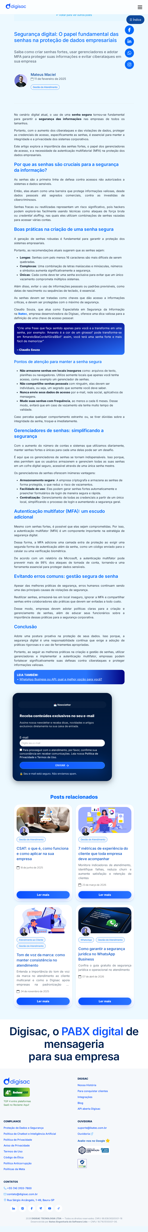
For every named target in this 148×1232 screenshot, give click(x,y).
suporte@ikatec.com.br (92, 1127)
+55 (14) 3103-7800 (19, 1188)
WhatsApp (86, 940)
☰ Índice (135, 19)
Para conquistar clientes (93, 1091)
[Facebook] (31, 1208)
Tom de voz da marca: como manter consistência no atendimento (41, 960)
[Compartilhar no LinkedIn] (129, 41)
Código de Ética (13, 1157)
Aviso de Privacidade (17, 1145)
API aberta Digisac (89, 1108)
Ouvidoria (84, 1133)
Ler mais (43, 895)
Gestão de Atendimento (45, 87)
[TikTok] (58, 1208)
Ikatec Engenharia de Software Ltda (68, 1221)
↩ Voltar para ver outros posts (74, 14)
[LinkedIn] (13, 1208)
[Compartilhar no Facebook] (129, 29)
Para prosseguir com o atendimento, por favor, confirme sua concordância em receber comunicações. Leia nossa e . (59, 753)
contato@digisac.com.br (22, 1194)
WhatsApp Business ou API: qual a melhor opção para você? (60, 679)
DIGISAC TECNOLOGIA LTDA (46, 1218)
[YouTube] (49, 1208)
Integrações (85, 1096)
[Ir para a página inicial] (16, 7)
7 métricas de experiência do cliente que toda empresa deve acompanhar (103, 853)
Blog (80, 1102)
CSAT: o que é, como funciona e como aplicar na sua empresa (42, 853)
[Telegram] (40, 1208)
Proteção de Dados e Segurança (23, 1127)
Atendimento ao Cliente (31, 940)
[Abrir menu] (140, 7)
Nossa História (87, 1085)
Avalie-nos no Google (91, 1140)
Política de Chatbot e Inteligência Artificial (30, 1133)
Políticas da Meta (14, 1169)
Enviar (60, 765)
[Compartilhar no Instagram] (129, 64)
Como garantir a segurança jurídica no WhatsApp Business (101, 954)
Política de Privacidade (18, 1139)
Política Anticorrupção (18, 1163)
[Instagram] (22, 1208)
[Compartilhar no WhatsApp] (129, 52)
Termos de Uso (46, 757)
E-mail (24, 737)
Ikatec (22, 313)
